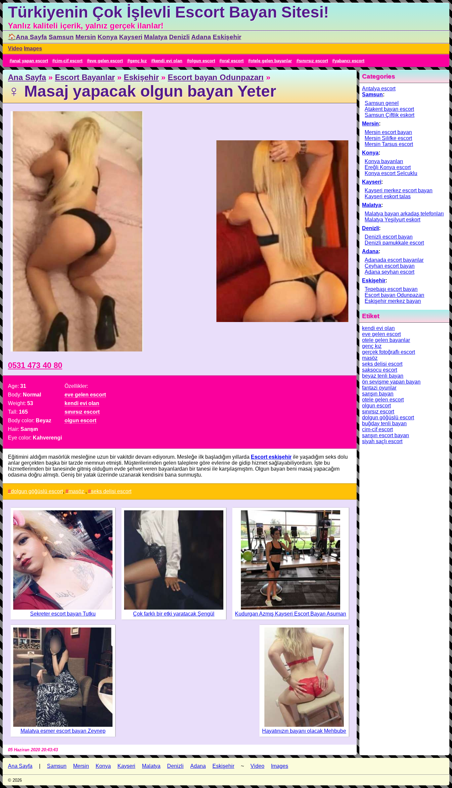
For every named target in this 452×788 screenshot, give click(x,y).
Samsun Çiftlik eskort (389, 115)
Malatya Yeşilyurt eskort (392, 219)
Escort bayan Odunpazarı (216, 77)
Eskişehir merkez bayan (393, 301)
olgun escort (202, 60)
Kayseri (130, 36)
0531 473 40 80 (35, 365)
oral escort (233, 60)
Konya (107, 36)
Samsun (61, 36)
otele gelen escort (383, 399)
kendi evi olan (168, 60)
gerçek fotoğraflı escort (388, 352)
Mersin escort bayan (388, 132)
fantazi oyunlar (379, 388)
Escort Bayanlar (85, 77)
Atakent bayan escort (389, 109)
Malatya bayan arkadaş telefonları (404, 213)
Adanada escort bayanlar (394, 260)
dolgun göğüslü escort (37, 491)
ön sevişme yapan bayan (391, 382)
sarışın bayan (377, 393)
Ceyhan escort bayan (390, 266)
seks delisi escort (111, 491)
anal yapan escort (30, 60)
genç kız (138, 60)
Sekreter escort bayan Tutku (63, 614)
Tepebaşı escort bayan (391, 289)
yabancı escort (349, 60)
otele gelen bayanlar (271, 60)
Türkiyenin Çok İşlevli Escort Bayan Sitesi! (168, 12)
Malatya (155, 36)
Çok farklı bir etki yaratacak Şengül (173, 614)
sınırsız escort (313, 60)
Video (15, 48)
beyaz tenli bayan (382, 376)
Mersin (85, 36)
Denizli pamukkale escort (394, 243)
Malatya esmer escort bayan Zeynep (63, 731)
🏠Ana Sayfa (27, 36)
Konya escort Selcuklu (391, 173)
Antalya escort (378, 88)
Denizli (179, 36)
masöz (76, 491)
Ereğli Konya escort (388, 167)
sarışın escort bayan (385, 435)
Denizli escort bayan (389, 237)
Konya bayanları (384, 161)
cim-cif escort (68, 60)
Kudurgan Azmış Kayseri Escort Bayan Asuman (290, 614)
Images (33, 48)
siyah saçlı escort (382, 441)
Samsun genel (382, 103)
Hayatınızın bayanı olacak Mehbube (304, 731)
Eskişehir (227, 36)
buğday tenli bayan (384, 423)
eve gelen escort (106, 60)
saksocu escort (379, 370)
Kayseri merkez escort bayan (398, 190)
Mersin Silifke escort (388, 138)
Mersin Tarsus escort (389, 144)
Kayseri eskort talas (388, 196)
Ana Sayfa (27, 77)
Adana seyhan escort (389, 272)
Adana (201, 36)
